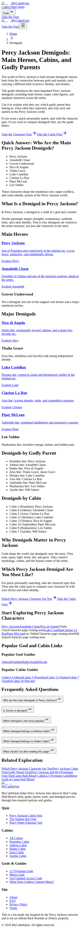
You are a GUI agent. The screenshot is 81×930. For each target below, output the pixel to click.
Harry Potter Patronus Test (25, 822)
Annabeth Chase (29, 626)
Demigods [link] (15, 43)
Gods (6, 13)
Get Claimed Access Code (25, 878)
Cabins (20, 7)
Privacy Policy (18, 904)
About (13, 897)
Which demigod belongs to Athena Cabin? (27, 731)
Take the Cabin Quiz (49, 134)
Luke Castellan (53, 630)
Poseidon (16, 662)
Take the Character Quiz (17, 134)
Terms (13, 908)
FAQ (12, 900)
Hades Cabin (17, 848)
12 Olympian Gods (58, 775)
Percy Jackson (10, 626)
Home (13, 33)
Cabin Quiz (9, 7)
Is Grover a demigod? (15, 710)
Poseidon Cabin (19, 841)
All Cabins (16, 838)
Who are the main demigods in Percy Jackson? (30, 700)
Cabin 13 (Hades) (58, 677)
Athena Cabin (18, 845)
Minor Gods (17, 874)
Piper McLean (15, 633)
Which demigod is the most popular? (24, 720)
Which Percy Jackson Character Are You (27, 598)
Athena (6, 662)
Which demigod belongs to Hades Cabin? (26, 741)
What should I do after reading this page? (26, 751)
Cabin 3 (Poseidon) (35, 677)
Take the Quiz (10, 17)
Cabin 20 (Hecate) (23, 681)
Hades (26, 662)
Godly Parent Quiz (19, 772)
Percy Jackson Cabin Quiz (25, 815)
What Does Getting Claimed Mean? (31, 881)
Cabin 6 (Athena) (12, 677)
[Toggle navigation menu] (23, 25)
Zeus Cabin (16, 852)
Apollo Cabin (17, 856)
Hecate (43, 662)
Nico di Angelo (49, 626)
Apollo (34, 662)
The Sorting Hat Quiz (22, 819)
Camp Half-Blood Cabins (30, 775)
